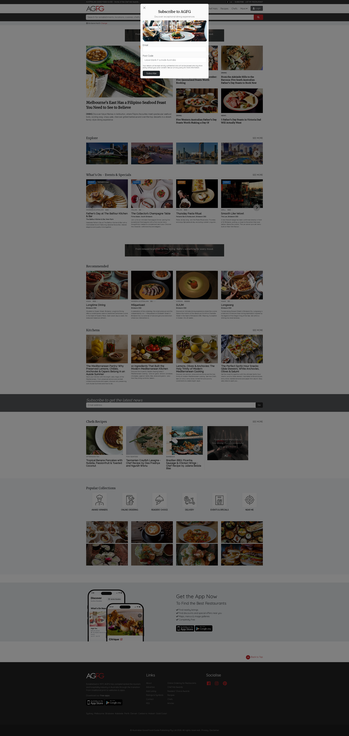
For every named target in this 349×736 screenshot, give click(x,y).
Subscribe (151, 73)
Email (145, 45)
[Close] (144, 7)
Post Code (148, 55)
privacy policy (178, 68)
